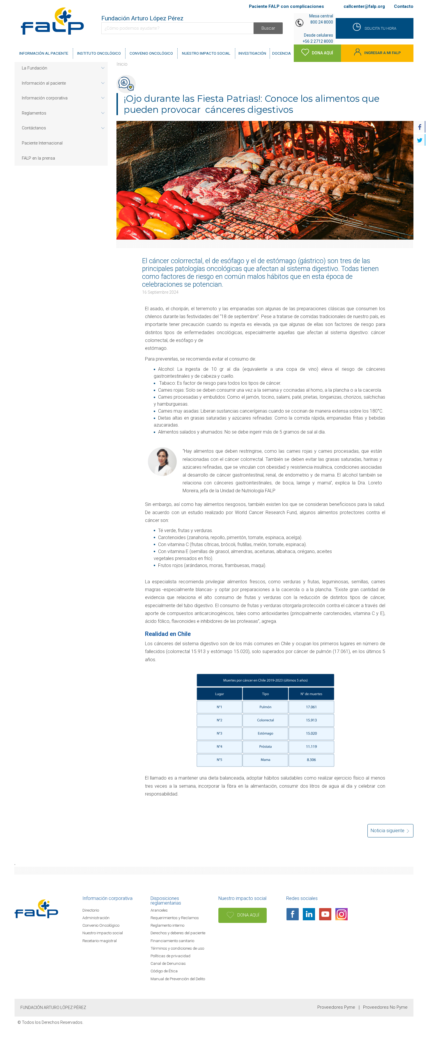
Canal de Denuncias (168, 963)
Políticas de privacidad (170, 955)
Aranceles (159, 910)
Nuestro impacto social (102, 932)
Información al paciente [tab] (44, 83)
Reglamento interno (167, 925)
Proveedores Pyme (336, 1007)
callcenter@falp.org (364, 6)
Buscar (268, 28)
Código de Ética (164, 971)
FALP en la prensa (38, 158)
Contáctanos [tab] (34, 128)
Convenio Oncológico (100, 925)
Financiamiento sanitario (172, 940)
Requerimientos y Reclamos (175, 917)
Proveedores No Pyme (385, 1007)
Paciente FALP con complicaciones (286, 6)
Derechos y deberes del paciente (178, 932)
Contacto (403, 6)
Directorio (90, 910)
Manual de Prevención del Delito (178, 978)
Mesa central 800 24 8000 (321, 19)
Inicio (122, 64)
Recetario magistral (99, 940)
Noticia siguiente (388, 830)
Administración (95, 917)
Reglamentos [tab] (34, 113)
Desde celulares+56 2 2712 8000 (318, 38)
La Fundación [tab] (34, 68)
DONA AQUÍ (247, 915)
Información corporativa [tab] (45, 98)
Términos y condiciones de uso (177, 948)
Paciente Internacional (42, 143)
